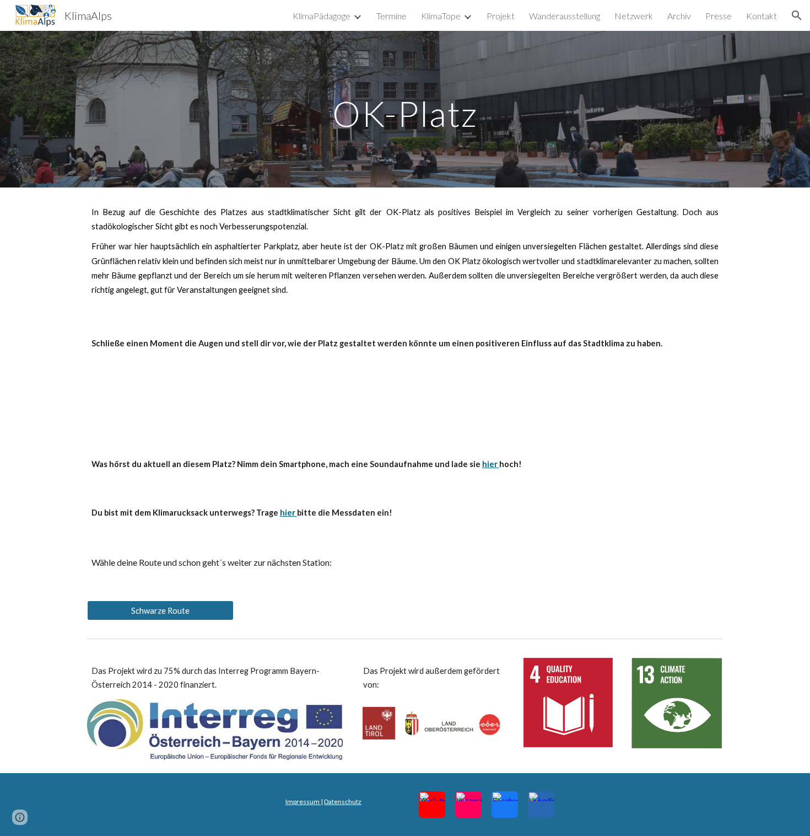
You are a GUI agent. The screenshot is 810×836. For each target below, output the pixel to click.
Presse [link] (718, 15)
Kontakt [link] (761, 15)
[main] (405, 109)
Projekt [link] (501, 15)
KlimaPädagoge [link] (321, 15)
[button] (797, 15)
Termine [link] (391, 15)
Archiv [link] (679, 15)
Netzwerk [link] (633, 15)
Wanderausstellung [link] (564, 15)
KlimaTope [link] (441, 15)
